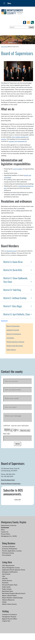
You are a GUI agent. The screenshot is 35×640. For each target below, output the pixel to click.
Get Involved (6, 574)
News (3, 529)
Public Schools (6, 589)
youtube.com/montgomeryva (17, 141)
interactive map (11, 251)
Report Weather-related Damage (12, 597)
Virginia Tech (6, 621)
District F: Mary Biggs (12, 306)
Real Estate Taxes (7, 591)
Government (4, 46)
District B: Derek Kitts (12, 270)
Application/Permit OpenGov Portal (13, 570)
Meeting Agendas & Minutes (15, 342)
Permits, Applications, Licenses (12, 551)
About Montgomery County (11, 567)
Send (17, 444)
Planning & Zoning (8, 553)
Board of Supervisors (13, 326)
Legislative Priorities (12, 330)
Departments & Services (8, 525)
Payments (5, 582)
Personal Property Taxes (9, 585)
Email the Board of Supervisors (10, 483)
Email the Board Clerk (8, 480)
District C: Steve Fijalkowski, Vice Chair (15, 279)
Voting (4, 602)
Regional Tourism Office (9, 619)
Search (31, 27)
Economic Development (9, 548)
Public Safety (6, 587)
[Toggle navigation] (4, 3)
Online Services (7, 580)
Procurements (6, 555)
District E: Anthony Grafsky (14, 298)
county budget (17, 169)
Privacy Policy (5, 534)
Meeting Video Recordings (14, 346)
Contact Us (4, 532)
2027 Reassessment (8, 565)
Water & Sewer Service (9, 604)
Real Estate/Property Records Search (13, 593)
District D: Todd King (12, 290)
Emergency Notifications (10, 572)
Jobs (3, 576)
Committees (10, 338)
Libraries (5, 578)
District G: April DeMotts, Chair (16, 314)
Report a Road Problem (9, 595)
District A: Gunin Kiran (13, 262)
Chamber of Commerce (9, 614)
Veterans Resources (8, 600)
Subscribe (17, 499)
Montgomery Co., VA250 (9, 536)
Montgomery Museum (9, 616)
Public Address (11, 349)
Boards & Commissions (13, 334)
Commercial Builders (8, 546)
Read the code (25, 430)
